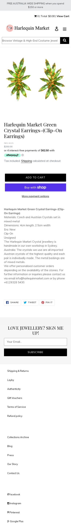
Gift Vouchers (14, 397)
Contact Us (13, 473)
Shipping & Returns (18, 370)
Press (10, 455)
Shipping (26, 161)
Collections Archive (18, 437)
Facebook (14, 494)
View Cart (63, 16)
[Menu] (65, 28)
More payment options (35, 196)
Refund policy (14, 415)
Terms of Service (16, 406)
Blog (9, 446)
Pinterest (14, 512)
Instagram (15, 503)
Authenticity (14, 388)
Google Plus (16, 521)
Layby (10, 380)
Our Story (12, 464)
